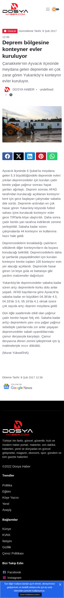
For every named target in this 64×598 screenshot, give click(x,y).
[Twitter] (19, 156)
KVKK (6, 535)
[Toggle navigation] (48, 9)
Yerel (5, 503)
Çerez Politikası (13, 553)
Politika (7, 485)
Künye (6, 529)
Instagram (14, 577)
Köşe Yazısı (10, 497)
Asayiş (6, 510)
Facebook (14, 572)
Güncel (12, 31)
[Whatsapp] (52, 156)
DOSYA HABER (23, 89)
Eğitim (6, 491)
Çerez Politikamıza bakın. (30, 594)
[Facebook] (7, 156)
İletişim (7, 541)
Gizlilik (6, 547)
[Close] (60, 584)
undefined (46, 89)
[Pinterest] (41, 156)
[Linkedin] (30, 156)
